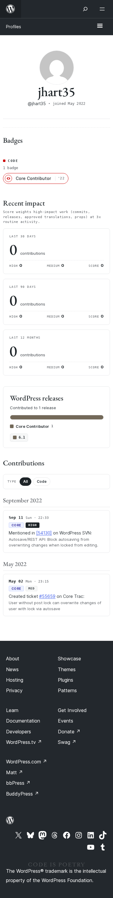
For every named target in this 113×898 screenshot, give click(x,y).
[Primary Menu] (99, 26)
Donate (69, 732)
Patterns (67, 690)
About (12, 659)
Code (42, 481)
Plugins (65, 680)
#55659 (47, 596)
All (25, 481)
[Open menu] (103, 9)
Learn (12, 710)
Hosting (14, 680)
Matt (14, 772)
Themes (67, 669)
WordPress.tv (24, 742)
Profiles (13, 26)
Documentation (23, 721)
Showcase (69, 659)
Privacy (14, 690)
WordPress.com (26, 762)
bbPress (18, 783)
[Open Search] (85, 9)
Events (65, 721)
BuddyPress (22, 794)
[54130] (44, 532)
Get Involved (72, 710)
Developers (18, 732)
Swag (67, 742)
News (12, 669)
